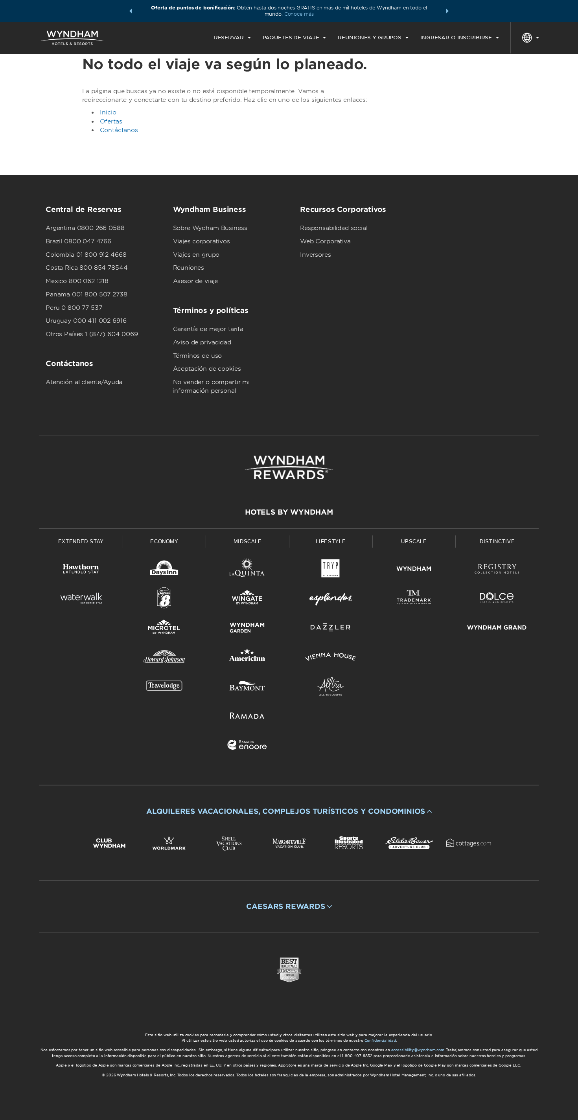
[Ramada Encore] (247, 746)
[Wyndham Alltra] (331, 688)
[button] (130, 11)
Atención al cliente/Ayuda (84, 382)
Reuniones (188, 267)
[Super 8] (164, 599)
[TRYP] (331, 570)
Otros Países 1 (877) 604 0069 (92, 334)
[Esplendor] (331, 599)
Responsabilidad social (334, 228)
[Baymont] (247, 688)
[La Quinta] (247, 570)
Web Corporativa (325, 241)
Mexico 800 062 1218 (77, 281)
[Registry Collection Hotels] (497, 570)
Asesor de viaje (195, 281)
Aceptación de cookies (207, 368)
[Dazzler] (331, 629)
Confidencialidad (380, 1040)
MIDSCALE (248, 541)
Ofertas (111, 121)
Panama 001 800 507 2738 (86, 294)
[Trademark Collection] (414, 599)
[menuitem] (232, 37)
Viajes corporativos (201, 241)
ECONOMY (164, 541)
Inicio (108, 112)
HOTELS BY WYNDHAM (289, 512)
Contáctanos (119, 130)
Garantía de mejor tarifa (208, 329)
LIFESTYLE (331, 541)
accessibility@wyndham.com (417, 1050)
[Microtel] (164, 629)
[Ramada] (247, 717)
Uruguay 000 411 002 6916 (86, 320)
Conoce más (299, 14)
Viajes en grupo (196, 254)
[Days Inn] (164, 570)
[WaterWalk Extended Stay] (81, 599)
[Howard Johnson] (164, 658)
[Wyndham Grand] (497, 629)
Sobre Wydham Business (210, 228)
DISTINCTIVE (497, 541)
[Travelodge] (164, 688)
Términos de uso (197, 355)
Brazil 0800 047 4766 (78, 241)
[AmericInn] (247, 658)
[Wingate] (247, 599)
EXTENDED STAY (81, 541)
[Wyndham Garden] (247, 629)
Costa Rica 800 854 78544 (86, 267)
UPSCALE (414, 541)
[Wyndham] (414, 570)
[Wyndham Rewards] (289, 467)
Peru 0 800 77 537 (74, 307)
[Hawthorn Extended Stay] (81, 570)
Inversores (315, 254)
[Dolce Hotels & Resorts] (497, 599)
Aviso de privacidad (202, 342)
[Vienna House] (331, 658)
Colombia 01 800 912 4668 (86, 254)
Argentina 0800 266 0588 (85, 228)
